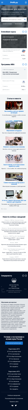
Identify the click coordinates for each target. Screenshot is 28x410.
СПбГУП (16, 257)
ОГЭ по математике (14, 376)
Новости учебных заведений (14, 217)
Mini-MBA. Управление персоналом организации (11, 73)
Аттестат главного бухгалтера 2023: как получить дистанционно (14, 201)
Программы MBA (7, 64)
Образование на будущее (14, 130)
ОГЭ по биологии (14, 381)
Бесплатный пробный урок (14, 343)
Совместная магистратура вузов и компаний (14, 183)
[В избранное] (24, 37)
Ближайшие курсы (8, 32)
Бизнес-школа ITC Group (8, 80)
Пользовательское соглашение (14, 398)
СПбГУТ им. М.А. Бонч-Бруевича (17, 236)
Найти (25, 19)
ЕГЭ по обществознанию (14, 356)
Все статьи (4, 208)
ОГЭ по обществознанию (14, 379)
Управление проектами (10, 39)
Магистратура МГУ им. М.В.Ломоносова (14, 286)
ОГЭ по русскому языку (14, 374)
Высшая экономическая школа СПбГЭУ (17, 228)
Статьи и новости (14, 98)
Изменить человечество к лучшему (14, 147)
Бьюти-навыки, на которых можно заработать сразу (14, 165)
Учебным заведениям (14, 395)
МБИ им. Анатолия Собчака (17, 220)
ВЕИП (16, 242)
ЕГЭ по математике (14, 354)
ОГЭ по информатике (14, 384)
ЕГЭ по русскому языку (14, 351)
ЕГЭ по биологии (14, 359)
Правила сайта (14, 401)
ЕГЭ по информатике (14, 361)
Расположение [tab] (18, 23)
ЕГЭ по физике (14, 364)
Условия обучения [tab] (7, 23)
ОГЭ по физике (14, 386)
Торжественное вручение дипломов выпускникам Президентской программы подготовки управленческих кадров (14, 231)
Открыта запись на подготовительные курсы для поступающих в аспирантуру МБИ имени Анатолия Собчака (14, 223)
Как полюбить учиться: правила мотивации (14, 112)
